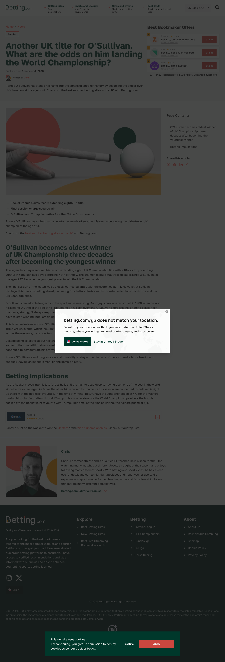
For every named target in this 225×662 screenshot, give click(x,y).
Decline (129, 643)
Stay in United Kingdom (109, 341)
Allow (156, 643)
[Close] (166, 311)
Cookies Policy (85, 648)
